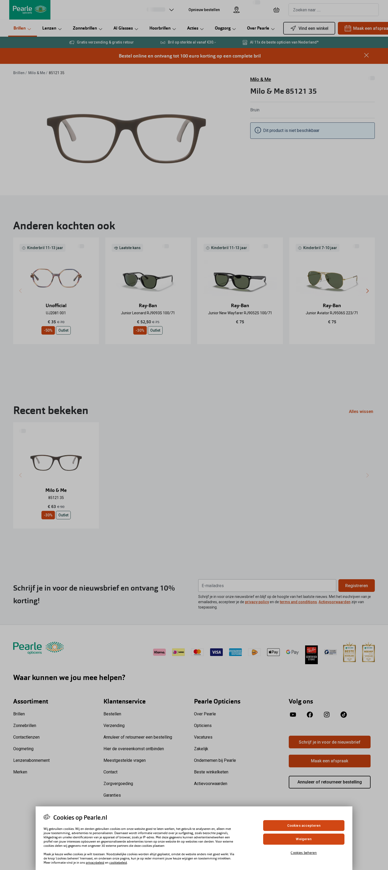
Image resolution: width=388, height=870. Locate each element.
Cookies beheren (304, 852)
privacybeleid (95, 863)
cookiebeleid (118, 863)
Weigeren (303, 839)
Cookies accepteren (303, 826)
